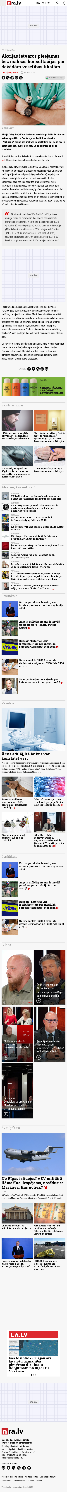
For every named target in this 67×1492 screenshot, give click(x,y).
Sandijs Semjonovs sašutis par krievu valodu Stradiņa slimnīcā (40, 681)
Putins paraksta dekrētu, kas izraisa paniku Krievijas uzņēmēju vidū (41, 605)
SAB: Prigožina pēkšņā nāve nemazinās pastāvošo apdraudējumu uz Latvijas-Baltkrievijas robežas (34, 508)
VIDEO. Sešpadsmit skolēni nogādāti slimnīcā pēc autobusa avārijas (47, 1265)
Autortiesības (7, 1481)
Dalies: (22, 368)
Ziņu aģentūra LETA (10, 72)
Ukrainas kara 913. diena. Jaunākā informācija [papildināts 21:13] (31, 519)
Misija (20, 1477)
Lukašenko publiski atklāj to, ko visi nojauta (16, 1227)
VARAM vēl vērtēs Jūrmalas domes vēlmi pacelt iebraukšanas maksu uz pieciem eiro (36, 497)
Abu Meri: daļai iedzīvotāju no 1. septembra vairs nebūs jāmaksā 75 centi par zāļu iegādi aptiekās (49, 840)
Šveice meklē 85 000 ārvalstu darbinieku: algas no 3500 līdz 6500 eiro (41, 663)
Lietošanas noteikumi (48, 1477)
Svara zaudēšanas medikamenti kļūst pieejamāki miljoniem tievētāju (14, 803)
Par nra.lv (5, 1477)
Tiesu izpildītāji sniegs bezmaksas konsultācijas (49, 470)
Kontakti (39, 1481)
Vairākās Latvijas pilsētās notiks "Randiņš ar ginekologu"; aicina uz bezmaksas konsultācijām (49, 437)
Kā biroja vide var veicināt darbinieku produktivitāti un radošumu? (34, 537)
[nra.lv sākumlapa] (14, 3)
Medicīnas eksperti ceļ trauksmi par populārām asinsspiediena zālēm (48, 802)
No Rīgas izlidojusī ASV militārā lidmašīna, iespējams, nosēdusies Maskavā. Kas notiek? (33, 1183)
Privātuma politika (31, 1477)
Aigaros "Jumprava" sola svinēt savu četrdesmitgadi (33, 556)
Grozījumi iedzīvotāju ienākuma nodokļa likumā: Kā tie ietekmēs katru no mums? (48, 1229)
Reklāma (13, 1477)
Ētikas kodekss (19, 1481)
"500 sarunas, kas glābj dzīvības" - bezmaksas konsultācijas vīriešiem (16, 436)
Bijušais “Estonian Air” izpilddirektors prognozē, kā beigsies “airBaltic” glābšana (37, 643)
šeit (3, 160)
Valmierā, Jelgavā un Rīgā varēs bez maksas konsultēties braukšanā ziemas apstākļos (16, 472)
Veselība (11, 50)
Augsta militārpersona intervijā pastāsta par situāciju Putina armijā (39, 624)
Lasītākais (9, 596)
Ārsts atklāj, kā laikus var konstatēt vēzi (26, 756)
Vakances (30, 1481)
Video (6, 945)
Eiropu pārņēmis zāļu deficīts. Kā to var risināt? (14, 838)
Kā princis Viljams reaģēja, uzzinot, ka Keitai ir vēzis (37, 528)
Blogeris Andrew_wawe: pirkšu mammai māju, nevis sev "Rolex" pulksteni (35, 587)
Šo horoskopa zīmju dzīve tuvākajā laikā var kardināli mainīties (37, 547)
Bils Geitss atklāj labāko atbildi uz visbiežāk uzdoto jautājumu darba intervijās (37, 565)
